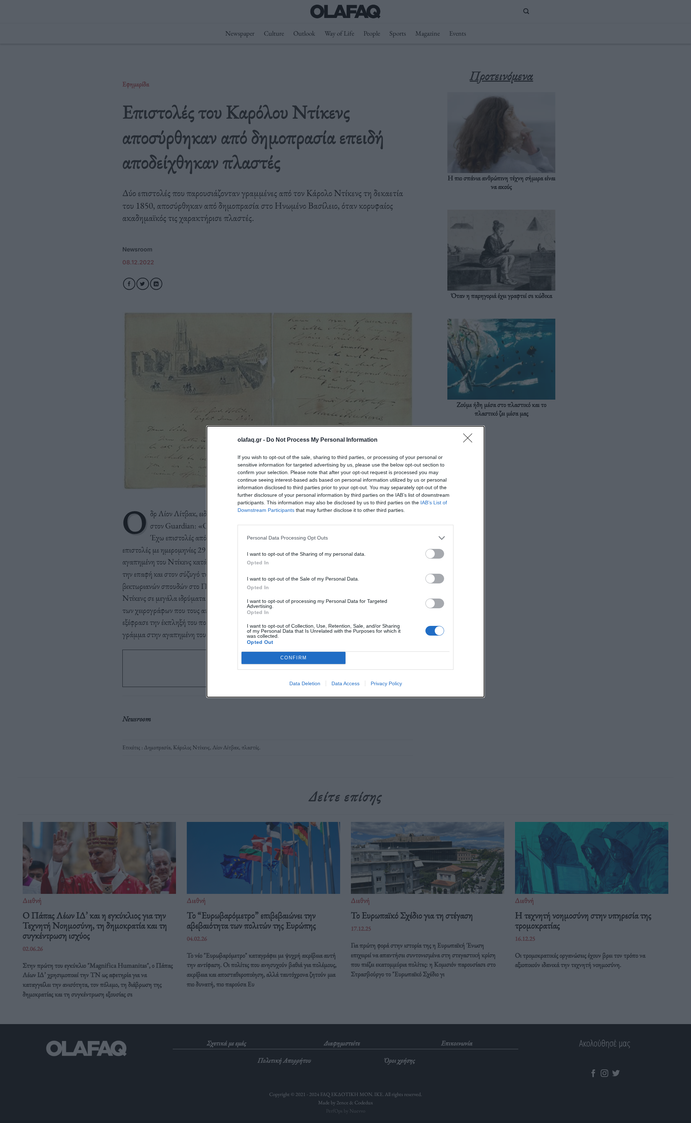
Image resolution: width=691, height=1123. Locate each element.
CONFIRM (293, 657)
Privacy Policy (386, 683)
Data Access (345, 683)
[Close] (470, 440)
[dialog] (345, 561)
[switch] (434, 554)
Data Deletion (304, 683)
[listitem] (345, 538)
